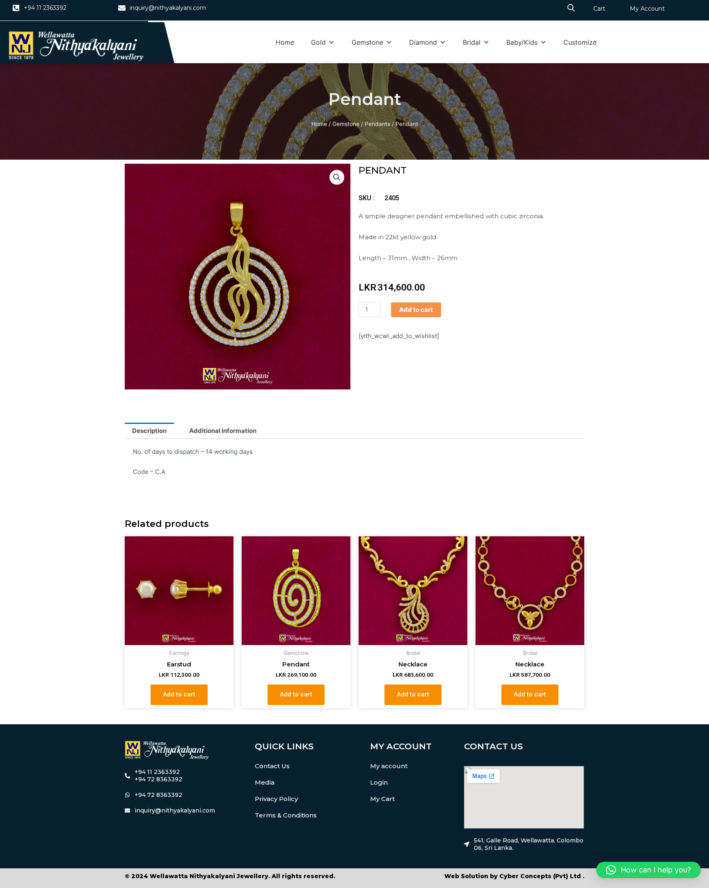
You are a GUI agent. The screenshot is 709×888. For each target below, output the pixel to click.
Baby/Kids (521, 42)
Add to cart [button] (179, 694)
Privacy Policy (276, 799)
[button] (336, 177)
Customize (580, 42)
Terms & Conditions (286, 815)
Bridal (471, 42)
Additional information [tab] (222, 431)
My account (388, 766)
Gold (318, 42)
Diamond (423, 42)
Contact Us (272, 766)
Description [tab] (149, 431)
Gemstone (367, 42)
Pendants (377, 124)
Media (264, 782)
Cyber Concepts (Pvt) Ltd (540, 876)
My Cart (382, 799)
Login (379, 782)
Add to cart (416, 310)
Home (285, 42)
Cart (599, 8)
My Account (647, 8)
